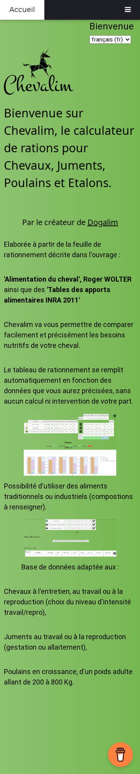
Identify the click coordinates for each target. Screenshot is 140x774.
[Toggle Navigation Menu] (128, 10)
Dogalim (103, 222)
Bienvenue (112, 26)
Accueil (22, 9)
